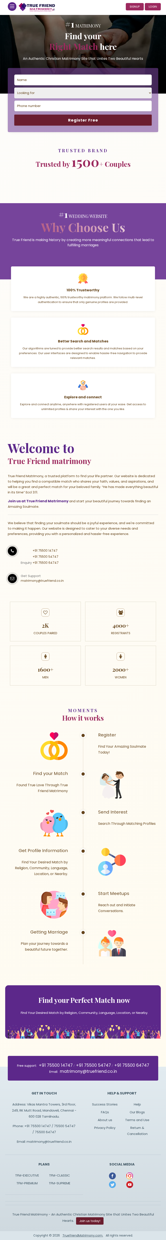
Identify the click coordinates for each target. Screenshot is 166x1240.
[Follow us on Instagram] (129, 1175)
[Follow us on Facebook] (112, 1175)
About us (105, 1120)
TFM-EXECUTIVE (27, 1175)
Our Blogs (137, 1112)
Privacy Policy (104, 1127)
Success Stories (105, 1104)
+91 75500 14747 (45, 550)
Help (137, 1104)
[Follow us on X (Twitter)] (112, 1184)
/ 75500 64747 (44, 1132)
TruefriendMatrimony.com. (82, 1235)
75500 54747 (64, 1126)
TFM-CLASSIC (59, 1175)
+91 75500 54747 (45, 556)
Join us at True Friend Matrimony (38, 501)
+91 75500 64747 (46, 563)
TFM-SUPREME (59, 1183)
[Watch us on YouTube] (129, 1184)
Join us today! (89, 1221)
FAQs (105, 1112)
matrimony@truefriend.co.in (42, 581)
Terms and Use (137, 1120)
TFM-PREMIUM (27, 1183)
